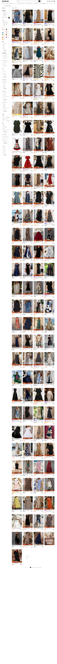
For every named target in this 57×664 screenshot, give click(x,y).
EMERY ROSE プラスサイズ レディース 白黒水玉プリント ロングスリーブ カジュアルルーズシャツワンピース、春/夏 (17, 313)
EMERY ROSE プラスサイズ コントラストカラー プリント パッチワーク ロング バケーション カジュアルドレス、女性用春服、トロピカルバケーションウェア (39, 313)
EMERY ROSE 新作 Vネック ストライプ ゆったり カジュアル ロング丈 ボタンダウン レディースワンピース (39, 78)
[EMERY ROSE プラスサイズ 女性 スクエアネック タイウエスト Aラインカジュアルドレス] (28, 269)
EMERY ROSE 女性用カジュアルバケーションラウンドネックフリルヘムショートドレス (28, 510)
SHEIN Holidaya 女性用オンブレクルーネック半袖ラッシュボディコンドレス (17, 42)
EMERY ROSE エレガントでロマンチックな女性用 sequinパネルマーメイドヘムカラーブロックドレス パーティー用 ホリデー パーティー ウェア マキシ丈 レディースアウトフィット (49, 402)
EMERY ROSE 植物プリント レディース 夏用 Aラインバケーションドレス (28, 456)
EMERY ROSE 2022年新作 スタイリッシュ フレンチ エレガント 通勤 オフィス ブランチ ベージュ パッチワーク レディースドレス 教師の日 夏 (49, 60)
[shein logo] (5, 1)
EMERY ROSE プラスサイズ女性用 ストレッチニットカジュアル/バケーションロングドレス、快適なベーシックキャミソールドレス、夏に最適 (49, 241)
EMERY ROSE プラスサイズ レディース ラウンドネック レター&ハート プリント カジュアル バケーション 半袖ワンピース (17, 384)
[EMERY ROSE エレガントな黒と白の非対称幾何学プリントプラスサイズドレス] (28, 144)
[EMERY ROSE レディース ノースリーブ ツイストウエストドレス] (17, 449)
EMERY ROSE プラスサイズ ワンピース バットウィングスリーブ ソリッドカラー (49, 24)
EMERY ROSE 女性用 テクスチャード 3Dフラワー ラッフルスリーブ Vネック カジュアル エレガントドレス (49, 456)
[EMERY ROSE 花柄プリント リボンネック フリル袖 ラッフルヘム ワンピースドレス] (39, 432)
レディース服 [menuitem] (18, 3)
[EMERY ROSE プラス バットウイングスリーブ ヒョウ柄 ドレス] (28, 484)
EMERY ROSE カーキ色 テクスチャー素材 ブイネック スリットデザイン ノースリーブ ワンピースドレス (49, 474)
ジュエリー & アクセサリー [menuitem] (28, 3)
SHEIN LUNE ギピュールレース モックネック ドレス (28, 187)
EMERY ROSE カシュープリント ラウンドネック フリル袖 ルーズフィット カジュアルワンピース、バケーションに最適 (49, 528)
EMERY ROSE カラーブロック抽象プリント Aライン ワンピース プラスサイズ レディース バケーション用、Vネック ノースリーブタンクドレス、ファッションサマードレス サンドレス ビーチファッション (28, 259)
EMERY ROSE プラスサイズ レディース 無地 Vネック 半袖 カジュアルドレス (17, 259)
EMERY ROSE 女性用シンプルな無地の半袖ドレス (39, 187)
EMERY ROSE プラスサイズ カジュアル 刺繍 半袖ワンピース (49, 96)
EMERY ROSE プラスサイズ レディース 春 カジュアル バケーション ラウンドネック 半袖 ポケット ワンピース (28, 420)
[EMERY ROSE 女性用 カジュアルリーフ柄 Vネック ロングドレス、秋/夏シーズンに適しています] (39, 287)
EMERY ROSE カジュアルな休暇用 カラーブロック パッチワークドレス (49, 313)
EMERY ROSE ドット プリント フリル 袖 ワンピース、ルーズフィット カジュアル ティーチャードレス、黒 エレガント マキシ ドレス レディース (39, 366)
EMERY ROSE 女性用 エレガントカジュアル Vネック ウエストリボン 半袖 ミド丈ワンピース (39, 456)
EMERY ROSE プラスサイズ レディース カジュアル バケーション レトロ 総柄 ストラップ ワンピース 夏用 (17, 545)
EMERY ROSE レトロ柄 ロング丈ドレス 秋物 (28, 223)
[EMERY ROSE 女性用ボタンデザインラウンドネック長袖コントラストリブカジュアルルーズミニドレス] (49, 377)
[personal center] (47, 1)
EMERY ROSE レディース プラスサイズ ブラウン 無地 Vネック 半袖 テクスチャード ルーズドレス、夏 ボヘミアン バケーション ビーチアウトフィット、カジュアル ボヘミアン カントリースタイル (49, 151)
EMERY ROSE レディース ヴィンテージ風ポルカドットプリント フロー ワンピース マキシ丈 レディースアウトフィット (28, 169)
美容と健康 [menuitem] (43, 3)
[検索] (39, 1)
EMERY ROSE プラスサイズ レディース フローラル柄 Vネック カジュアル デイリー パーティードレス (49, 491)
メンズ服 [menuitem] (40, 3)
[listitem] (17, 18)
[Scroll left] (53, 3)
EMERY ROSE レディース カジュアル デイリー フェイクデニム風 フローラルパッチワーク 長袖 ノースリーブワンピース (17, 60)
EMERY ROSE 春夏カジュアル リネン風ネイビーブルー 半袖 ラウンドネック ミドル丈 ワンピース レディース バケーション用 (17, 276)
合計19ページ (26, 567)
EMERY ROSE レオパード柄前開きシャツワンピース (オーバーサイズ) (39, 401)
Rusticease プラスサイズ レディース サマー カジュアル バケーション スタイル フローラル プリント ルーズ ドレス (17, 115)
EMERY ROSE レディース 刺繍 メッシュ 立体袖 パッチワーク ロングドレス (17, 241)
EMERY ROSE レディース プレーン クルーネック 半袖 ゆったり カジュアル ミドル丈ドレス (28, 96)
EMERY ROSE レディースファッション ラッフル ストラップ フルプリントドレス (28, 474)
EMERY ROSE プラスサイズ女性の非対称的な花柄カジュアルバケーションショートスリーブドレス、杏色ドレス (28, 241)
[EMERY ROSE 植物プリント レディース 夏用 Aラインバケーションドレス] (28, 449)
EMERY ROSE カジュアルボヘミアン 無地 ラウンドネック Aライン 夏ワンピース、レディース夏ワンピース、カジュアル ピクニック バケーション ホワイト (39, 97)
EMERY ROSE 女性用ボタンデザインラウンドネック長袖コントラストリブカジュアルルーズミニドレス (49, 384)
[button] (52, 1)
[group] (6, 22)
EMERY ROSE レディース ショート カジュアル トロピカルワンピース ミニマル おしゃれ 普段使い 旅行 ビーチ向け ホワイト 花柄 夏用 (39, 384)
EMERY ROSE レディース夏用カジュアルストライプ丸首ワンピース (39, 491)
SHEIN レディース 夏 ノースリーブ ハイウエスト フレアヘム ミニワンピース (28, 24)
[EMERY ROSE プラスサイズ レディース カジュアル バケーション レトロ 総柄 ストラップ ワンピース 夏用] (17, 538)
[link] (49, 1)
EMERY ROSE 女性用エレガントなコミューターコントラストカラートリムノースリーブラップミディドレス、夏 (17, 401)
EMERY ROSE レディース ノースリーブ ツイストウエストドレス (17, 456)
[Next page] (41, 567)
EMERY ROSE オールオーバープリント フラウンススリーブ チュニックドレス (49, 78)
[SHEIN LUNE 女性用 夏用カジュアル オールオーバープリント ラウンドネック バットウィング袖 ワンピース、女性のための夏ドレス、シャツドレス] (49, 323)
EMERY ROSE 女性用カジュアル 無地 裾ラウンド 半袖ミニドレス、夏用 (17, 348)
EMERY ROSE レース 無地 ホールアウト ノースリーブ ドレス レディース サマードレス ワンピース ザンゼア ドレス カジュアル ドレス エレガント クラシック (17, 563)
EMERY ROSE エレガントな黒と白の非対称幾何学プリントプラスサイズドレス (28, 151)
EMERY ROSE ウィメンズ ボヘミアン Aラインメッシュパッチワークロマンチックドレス (49, 115)
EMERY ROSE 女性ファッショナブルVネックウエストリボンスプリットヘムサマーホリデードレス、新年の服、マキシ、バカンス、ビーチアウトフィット (49, 187)
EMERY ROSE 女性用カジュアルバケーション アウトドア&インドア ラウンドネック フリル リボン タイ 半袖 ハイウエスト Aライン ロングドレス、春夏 (39, 510)
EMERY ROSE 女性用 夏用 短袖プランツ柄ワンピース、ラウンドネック (39, 151)
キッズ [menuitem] (47, 3)
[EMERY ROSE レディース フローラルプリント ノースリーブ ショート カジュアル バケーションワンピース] (49, 269)
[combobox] (15, 8)
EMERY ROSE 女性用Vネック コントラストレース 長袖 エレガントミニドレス (39, 223)
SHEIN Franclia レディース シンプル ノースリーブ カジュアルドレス (17, 96)
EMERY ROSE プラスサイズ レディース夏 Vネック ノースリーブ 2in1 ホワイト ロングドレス (39, 545)
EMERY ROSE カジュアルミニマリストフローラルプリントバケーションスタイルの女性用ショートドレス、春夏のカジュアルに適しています (39, 348)
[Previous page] (29, 567)
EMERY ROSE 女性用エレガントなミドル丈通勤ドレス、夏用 (17, 528)
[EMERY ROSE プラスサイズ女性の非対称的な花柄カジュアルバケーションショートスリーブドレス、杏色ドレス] (28, 234)
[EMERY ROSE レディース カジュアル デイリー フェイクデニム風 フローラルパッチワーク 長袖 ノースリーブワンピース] (17, 53)
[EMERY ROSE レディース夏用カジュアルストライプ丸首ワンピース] (39, 484)
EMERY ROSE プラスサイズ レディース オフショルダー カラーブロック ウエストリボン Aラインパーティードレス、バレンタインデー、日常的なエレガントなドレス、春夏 (39, 241)
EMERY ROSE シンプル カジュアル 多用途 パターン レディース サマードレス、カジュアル (28, 60)
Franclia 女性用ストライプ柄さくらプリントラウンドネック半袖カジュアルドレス (17, 491)
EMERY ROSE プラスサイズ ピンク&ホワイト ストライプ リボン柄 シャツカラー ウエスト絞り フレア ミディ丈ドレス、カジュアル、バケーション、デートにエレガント (39, 474)
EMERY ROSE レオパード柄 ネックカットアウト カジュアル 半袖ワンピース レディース (28, 545)
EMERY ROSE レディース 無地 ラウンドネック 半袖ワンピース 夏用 (17, 187)
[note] (39, 22)
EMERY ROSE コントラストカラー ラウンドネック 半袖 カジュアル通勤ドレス (49, 348)
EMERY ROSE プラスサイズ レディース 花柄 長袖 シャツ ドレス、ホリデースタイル (49, 439)
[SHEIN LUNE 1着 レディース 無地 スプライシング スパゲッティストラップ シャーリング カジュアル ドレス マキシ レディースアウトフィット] (17, 144)
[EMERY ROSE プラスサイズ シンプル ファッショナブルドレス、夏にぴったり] (17, 71)
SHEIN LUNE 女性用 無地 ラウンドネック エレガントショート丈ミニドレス (28, 348)
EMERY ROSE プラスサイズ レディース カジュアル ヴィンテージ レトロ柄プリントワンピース (28, 313)
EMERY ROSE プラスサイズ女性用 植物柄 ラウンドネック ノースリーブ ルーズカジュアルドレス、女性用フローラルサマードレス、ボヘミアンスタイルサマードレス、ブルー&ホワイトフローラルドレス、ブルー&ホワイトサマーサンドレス (49, 259)
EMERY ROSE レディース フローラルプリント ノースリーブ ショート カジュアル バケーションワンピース (49, 276)
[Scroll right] (54, 3)
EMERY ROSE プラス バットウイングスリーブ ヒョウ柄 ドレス (28, 491)
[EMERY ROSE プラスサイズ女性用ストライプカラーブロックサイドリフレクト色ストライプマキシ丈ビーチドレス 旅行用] (49, 216)
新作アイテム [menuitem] (11, 3)
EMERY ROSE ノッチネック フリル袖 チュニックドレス (17, 474)
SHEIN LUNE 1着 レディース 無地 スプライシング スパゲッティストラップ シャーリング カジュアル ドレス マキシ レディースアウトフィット (17, 151)
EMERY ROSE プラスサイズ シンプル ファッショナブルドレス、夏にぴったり (17, 78)
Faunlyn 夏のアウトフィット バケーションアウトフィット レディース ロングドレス (28, 42)
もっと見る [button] (5, 50)
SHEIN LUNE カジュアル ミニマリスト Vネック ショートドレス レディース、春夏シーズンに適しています (17, 223)
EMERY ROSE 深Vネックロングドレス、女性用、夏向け (39, 115)
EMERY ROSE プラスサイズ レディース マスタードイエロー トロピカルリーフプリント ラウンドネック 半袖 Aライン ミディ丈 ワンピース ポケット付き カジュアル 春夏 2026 (17, 510)
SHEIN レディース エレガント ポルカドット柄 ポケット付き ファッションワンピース (28, 116)
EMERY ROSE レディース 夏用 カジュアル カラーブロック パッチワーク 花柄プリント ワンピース (39, 528)
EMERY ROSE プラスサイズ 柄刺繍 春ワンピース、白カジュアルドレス (28, 439)
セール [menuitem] (15, 3)
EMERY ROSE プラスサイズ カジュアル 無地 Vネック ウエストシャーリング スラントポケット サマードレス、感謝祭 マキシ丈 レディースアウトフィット (39, 60)
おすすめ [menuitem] (7, 3)
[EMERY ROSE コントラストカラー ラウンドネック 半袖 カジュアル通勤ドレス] (49, 341)
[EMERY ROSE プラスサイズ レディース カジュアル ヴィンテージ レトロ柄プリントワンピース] (28, 306)
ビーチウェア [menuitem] (22, 3)
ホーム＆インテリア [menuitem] (35, 3)
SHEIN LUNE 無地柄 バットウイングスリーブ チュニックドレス (39, 277)
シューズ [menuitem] (50, 3)
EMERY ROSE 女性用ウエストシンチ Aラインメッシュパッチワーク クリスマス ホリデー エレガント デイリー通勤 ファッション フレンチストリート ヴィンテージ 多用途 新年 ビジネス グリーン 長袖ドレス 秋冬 (17, 439)
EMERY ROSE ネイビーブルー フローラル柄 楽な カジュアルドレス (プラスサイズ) (28, 401)
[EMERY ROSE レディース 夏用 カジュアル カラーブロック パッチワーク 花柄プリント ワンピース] (39, 521)
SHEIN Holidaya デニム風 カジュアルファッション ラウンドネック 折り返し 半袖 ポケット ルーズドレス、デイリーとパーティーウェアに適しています (17, 24)
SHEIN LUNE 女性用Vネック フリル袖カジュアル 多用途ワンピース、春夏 (39, 259)
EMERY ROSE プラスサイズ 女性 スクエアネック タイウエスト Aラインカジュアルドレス (28, 276)
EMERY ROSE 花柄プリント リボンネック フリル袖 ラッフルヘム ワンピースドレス (39, 439)
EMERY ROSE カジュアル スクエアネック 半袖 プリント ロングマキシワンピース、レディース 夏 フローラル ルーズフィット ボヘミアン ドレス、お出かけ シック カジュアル (28, 528)
